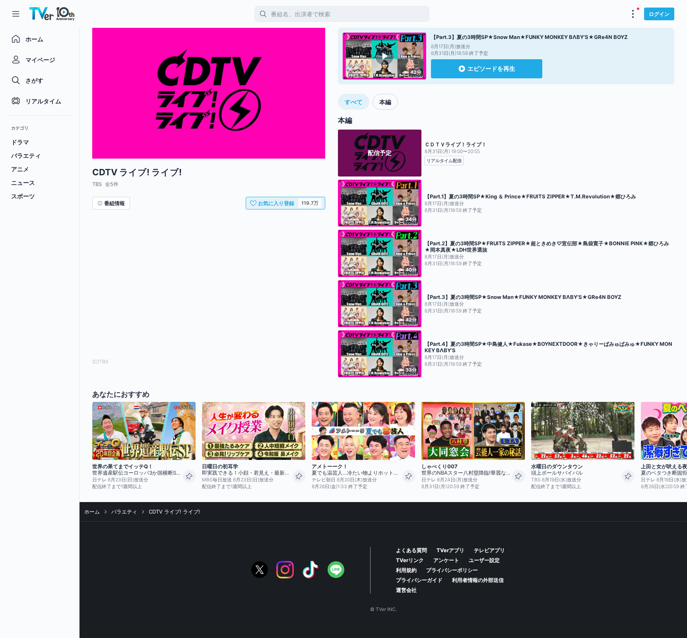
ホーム (92, 511)
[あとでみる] (189, 476)
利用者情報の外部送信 (478, 580)
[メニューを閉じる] (16, 14)
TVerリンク (410, 560)
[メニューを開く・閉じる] (633, 14)
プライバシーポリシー (452, 570)
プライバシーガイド (419, 580)
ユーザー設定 (484, 560)
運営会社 (406, 590)
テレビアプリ (489, 550)
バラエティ (124, 511)
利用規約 (406, 570)
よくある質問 (411, 550)
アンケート (446, 560)
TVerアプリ (450, 550)
